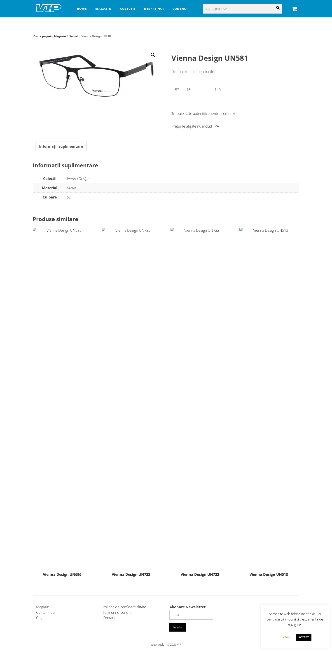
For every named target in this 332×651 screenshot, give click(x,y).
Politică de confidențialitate (124, 606)
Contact (180, 9)
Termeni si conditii (117, 612)
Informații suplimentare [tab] (61, 146)
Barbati (74, 36)
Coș (39, 617)
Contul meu (45, 612)
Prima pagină (42, 36)
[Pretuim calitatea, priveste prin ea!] (48, 11)
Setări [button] (285, 637)
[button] (153, 55)
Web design (158, 644)
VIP (179, 644)
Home (82, 9)
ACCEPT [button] (303, 637)
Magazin (103, 9)
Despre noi (154, 9)
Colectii (127, 9)
